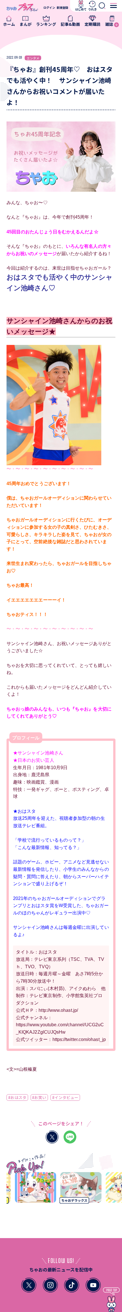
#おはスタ (17, 1097)
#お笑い (39, 1097)
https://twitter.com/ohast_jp (79, 1039)
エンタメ (33, 58)
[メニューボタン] (113, 5)
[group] (31, 1190)
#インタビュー (65, 1097)
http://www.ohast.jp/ (58, 1010)
